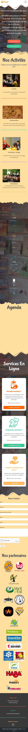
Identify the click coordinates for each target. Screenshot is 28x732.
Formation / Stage (14, 152)
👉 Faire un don (14, 483)
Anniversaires (14, 120)
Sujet (1, 522)
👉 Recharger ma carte (14, 445)
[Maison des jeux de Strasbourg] (5, 2)
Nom (1, 502)
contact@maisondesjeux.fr (13, 713)
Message (2, 527)
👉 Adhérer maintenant (14, 407)
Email (1, 517)
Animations (14, 184)
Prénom (2, 507)
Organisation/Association (5, 512)
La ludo (14, 89)
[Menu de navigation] (25, 2)
